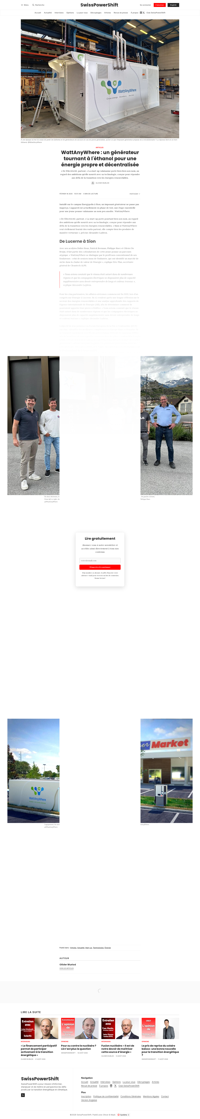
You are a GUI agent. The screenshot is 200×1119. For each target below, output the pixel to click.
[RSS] (23, 1095)
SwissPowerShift (68, 1053)
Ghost (105, 1115)
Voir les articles (66, 968)
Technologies (98, 948)
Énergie (108, 948)
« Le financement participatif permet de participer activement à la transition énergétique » (39, 1050)
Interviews (25, 1041)
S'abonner (159, 5)
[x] (143, 13)
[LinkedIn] (141, 13)
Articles (99, 147)
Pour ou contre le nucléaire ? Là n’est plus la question (78, 1047)
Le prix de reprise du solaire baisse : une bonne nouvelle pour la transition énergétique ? (160, 1050)
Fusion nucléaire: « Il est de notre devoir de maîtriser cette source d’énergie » (117, 1049)
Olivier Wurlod (102, 183)
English (173, 5)
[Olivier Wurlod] (93, 183)
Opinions (64, 1041)
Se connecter (145, 5)
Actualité (80, 948)
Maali (113, 1115)
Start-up (88, 948)
